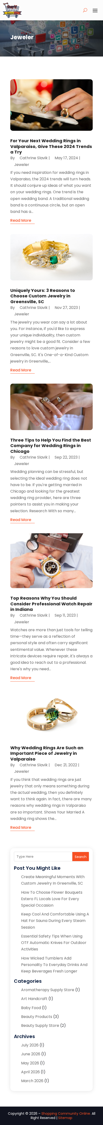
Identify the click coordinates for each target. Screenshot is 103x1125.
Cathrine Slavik (34, 158)
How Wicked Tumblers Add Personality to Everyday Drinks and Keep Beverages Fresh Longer (54, 964)
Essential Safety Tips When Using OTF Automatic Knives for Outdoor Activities (53, 942)
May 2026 (30, 1063)
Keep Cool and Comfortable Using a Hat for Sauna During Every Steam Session (55, 920)
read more (20, 220)
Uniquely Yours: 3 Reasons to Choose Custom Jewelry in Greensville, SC (42, 296)
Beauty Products (36, 1016)
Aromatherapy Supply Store (47, 990)
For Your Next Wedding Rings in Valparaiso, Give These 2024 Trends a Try (51, 146)
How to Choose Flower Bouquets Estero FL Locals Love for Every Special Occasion (51, 899)
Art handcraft (34, 998)
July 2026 (30, 1045)
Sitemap (65, 1117)
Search (80, 856)
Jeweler (21, 164)
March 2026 (32, 1081)
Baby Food (31, 1008)
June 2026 (30, 1054)
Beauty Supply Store (40, 1025)
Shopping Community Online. (66, 1113)
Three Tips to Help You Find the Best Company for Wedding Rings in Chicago (50, 445)
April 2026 (30, 1072)
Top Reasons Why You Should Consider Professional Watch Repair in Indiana (51, 603)
